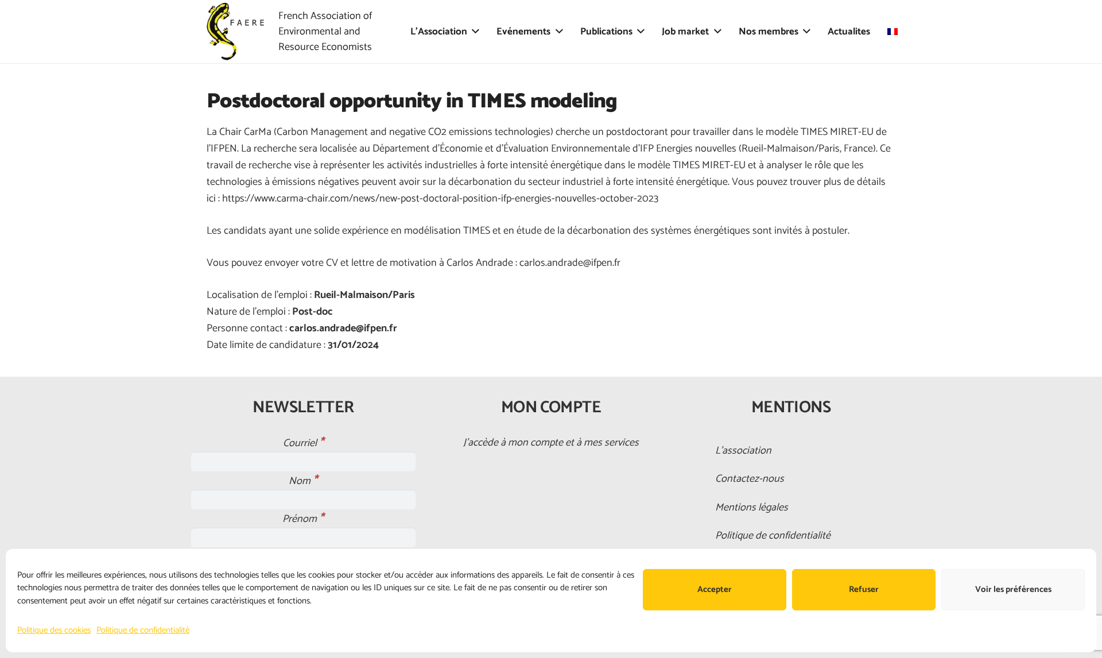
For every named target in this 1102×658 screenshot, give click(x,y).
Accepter (714, 589)
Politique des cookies (54, 630)
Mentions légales (751, 507)
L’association (743, 450)
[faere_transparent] (235, 31)
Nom (303, 481)
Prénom (303, 519)
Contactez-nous (749, 478)
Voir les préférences (1013, 589)
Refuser (864, 589)
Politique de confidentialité (142, 630)
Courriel (303, 443)
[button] (475, 31)
